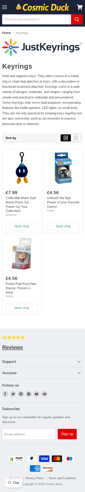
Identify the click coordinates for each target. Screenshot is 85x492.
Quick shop (22, 226)
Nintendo (11, 214)
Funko (50, 210)
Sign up (67, 434)
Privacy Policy (35, 478)
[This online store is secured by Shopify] (16, 461)
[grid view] (66, 137)
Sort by (11, 138)
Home (6, 33)
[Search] (77, 19)
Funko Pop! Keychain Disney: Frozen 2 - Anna (21, 288)
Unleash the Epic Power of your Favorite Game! (63, 202)
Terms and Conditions (62, 478)
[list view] (76, 137)
